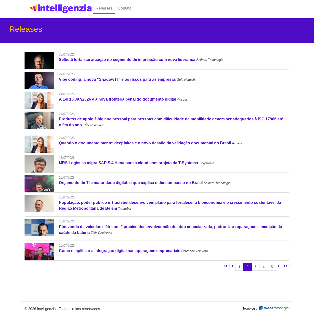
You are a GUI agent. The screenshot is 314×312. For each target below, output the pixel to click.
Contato (124, 8)
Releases (104, 8)
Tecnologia (251, 308)
